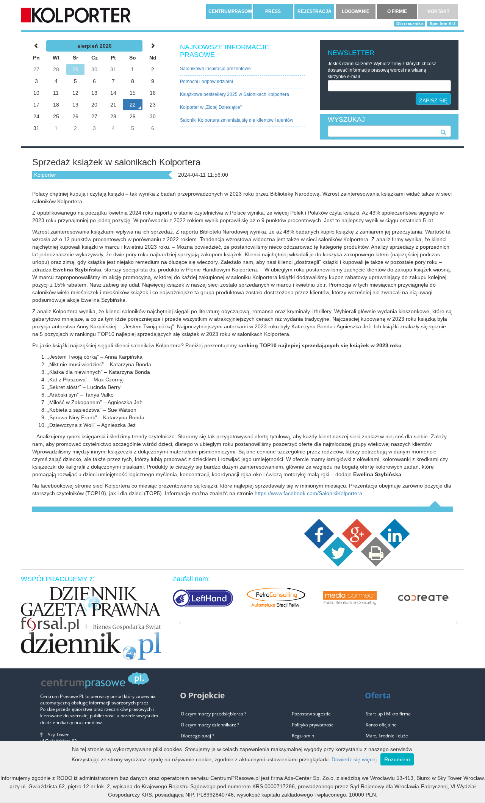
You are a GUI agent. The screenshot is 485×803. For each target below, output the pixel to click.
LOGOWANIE (355, 11)
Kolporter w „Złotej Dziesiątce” (211, 107)
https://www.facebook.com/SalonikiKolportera (308, 493)
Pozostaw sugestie (311, 713)
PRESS (273, 11)
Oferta (378, 695)
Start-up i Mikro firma (388, 713)
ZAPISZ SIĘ (433, 100)
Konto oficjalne (381, 724)
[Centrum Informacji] (76, 15)
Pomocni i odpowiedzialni (206, 81)
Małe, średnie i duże (387, 735)
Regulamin (303, 735)
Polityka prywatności (313, 724)
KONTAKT (438, 11)
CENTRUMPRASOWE (230, 11)
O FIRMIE (397, 11)
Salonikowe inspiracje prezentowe (215, 68)
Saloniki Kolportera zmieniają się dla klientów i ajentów (236, 120)
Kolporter (45, 175)
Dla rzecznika (409, 23)
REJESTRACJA (314, 11)
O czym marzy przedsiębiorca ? (213, 713)
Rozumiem (397, 759)
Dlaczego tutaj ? (197, 735)
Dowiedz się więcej (354, 759)
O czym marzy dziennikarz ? (210, 724)
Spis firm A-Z (443, 23)
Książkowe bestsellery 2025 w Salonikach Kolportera (234, 94)
